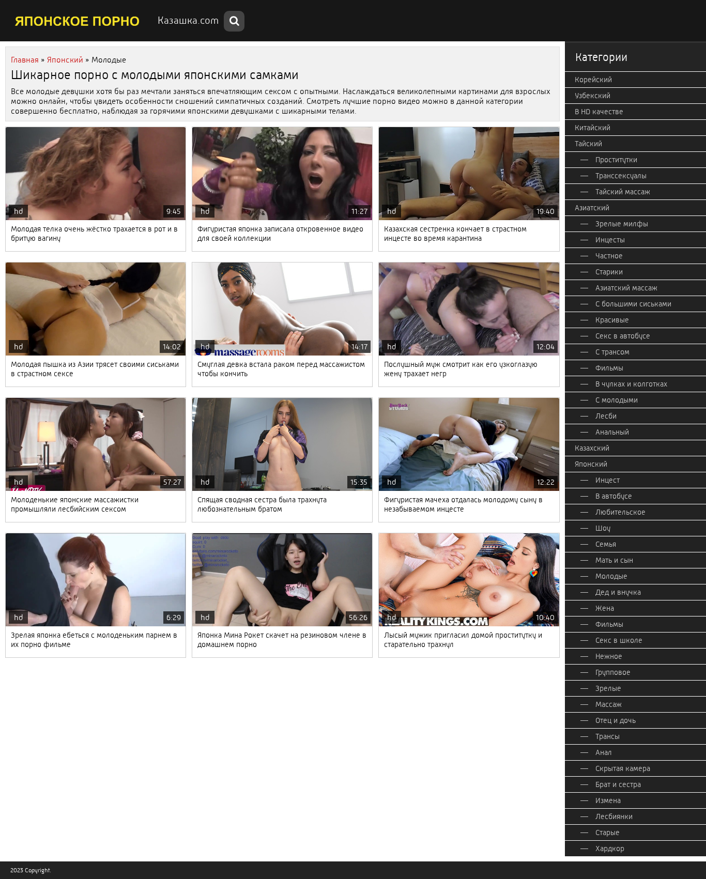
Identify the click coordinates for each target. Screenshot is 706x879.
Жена (604, 608)
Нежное (608, 656)
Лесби (606, 416)
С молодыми (616, 400)
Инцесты (610, 239)
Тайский (588, 143)
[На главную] (77, 21)
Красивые (612, 320)
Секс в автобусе (622, 336)
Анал (603, 752)
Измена (608, 800)
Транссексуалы (621, 175)
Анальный (612, 432)
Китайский (592, 127)
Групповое (613, 672)
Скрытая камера (622, 768)
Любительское (620, 512)
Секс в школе (618, 640)
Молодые (611, 576)
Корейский (593, 79)
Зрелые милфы (621, 223)
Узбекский (592, 95)
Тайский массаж (622, 191)
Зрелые (608, 688)
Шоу (602, 528)
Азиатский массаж (626, 287)
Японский (591, 464)
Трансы (607, 736)
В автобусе (613, 496)
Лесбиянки (614, 816)
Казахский (592, 448)
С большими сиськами (633, 304)
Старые (607, 832)
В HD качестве (599, 111)
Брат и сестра (618, 784)
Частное (609, 255)
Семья (605, 544)
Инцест (607, 480)
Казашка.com (188, 20)
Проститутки (616, 159)
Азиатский (592, 207)
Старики (609, 271)
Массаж (608, 704)
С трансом (612, 352)
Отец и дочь (615, 720)
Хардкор (609, 848)
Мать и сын (614, 560)
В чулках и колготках (631, 384)
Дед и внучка (618, 592)
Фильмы (609, 368)
